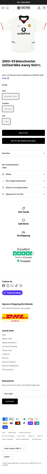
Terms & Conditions (9, 362)
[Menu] (3, 8)
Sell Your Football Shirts (10, 365)
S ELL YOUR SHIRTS (23, 2)
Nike (5, 85)
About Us (5, 358)
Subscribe (9, 401)
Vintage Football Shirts (12, 463)
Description (6, 153)
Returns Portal (7, 338)
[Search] (8, 8)
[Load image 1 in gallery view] (23, 34)
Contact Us (6, 354)
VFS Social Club (7, 369)
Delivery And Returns (9, 342)
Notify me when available (23, 141)
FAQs (4, 335)
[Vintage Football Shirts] (23, 8)
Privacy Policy (7, 350)
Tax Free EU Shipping (9, 346)
